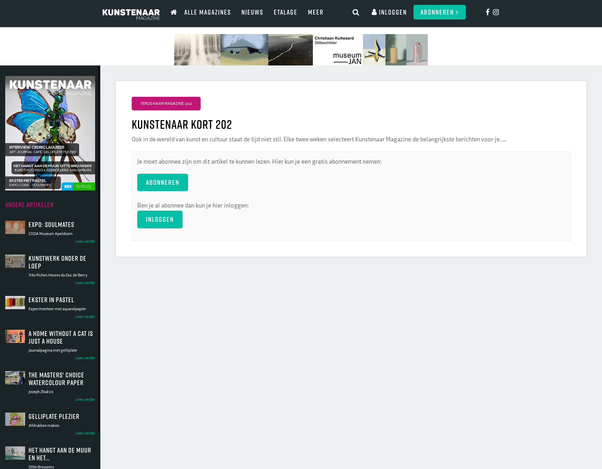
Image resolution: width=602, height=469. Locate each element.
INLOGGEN (160, 219)
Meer (316, 12)
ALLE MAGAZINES (207, 12)
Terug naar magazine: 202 (166, 103)
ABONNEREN (162, 182)
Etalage (286, 12)
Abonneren (438, 12)
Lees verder (85, 241)
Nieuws (252, 12)
